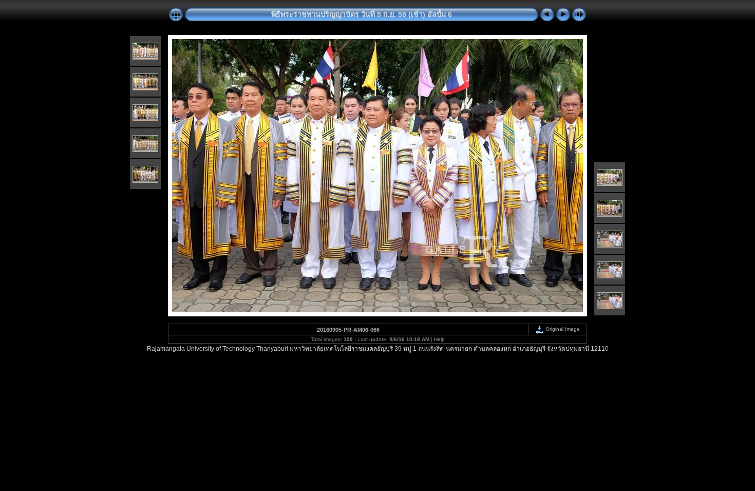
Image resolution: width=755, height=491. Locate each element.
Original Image (562, 329)
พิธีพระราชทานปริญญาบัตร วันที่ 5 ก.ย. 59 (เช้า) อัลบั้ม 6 (361, 14)
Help (439, 339)
